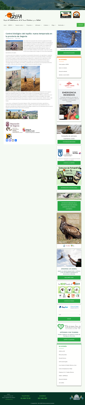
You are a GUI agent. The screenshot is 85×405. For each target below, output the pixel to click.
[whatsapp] (79, 7)
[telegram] (82, 7)
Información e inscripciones (69, 187)
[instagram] (66, 7)
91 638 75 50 (25, 398)
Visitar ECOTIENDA (69, 300)
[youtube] (73, 7)
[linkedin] (76, 7)
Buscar (81, 24)
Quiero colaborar (69, 339)
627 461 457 (42, 398)
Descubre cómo (69, 277)
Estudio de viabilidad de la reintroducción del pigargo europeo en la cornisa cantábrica (69, 205)
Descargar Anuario (69, 52)
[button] (11, 25)
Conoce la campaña (69, 162)
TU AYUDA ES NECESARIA (69, 141)
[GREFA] (22, 16)
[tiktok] (69, 7)
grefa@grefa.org (8, 399)
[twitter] (63, 7)
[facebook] (60, 7)
